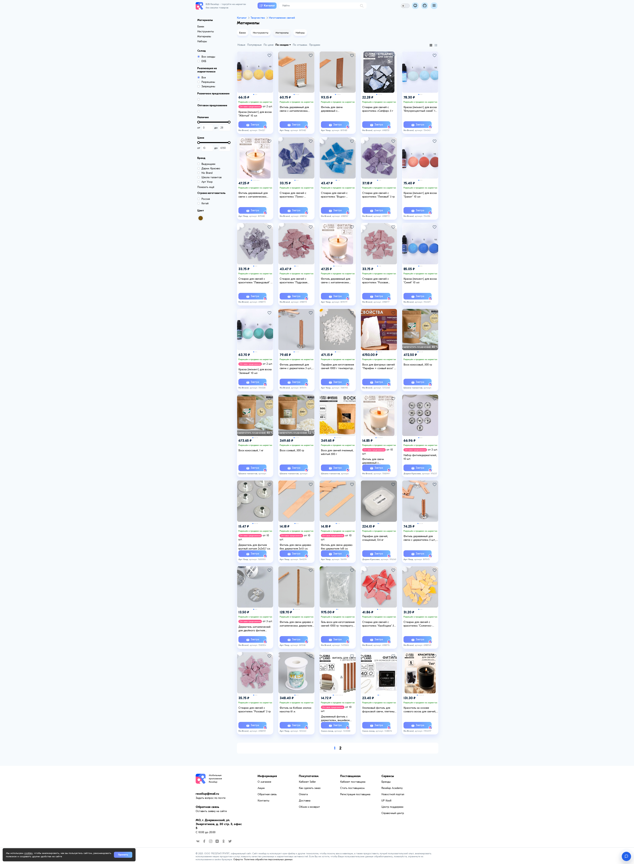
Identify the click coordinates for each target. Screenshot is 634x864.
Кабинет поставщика (352, 781)
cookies (28, 853)
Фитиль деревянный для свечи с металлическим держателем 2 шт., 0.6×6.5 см (254, 195)
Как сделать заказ (309, 788)
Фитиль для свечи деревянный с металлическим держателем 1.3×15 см (379, 461)
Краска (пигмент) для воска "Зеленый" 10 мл (255, 371)
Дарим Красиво (210, 168)
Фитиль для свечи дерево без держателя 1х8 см (336, 547)
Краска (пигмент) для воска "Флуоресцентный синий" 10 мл (420, 109)
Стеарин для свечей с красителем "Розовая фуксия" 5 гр (375, 280)
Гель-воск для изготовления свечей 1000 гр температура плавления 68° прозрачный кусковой (338, 624)
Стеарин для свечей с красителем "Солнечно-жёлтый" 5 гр (418, 624)
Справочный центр (392, 813)
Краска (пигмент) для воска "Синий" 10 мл (420, 280)
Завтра (254, 124)
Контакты (263, 800)
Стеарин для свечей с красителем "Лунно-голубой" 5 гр (293, 195)
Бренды (386, 781)
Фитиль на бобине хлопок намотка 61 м (295, 709)
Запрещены (208, 86)
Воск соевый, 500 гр (292, 450)
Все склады (208, 56)
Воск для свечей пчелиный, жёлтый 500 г (337, 452)
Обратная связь (207, 807)
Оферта (238, 859)
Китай (205, 203)
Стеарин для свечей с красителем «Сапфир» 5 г (377, 109)
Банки (200, 26)
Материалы (204, 36)
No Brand (206, 172)
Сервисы (387, 776)
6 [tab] (258, 180)
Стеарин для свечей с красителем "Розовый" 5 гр (254, 709)
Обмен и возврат (309, 806)
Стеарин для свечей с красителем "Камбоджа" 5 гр (378, 624)
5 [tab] (257, 180)
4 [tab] (298, 94)
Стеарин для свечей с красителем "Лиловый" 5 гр (378, 195)
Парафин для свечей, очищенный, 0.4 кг (375, 538)
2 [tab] (255, 94)
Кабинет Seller (307, 781)
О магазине (264, 781)
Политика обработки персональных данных (268, 859)
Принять (123, 854)
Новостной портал (392, 794)
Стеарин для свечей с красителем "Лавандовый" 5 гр (255, 280)
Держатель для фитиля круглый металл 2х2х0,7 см (254, 547)
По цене (269, 44)
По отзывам (300, 44)
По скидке (282, 44)
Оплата (303, 794)
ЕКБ (203, 61)
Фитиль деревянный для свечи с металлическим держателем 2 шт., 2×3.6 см (297, 109)
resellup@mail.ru (207, 794)
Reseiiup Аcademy (392, 788)
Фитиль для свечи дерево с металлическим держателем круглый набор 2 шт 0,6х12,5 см (297, 624)
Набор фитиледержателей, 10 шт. (420, 457)
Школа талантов (211, 177)
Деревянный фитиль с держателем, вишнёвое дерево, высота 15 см (335, 718)
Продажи (314, 44)
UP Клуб (386, 800)
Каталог (269, 5)
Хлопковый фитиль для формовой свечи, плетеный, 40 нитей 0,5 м (379, 709)
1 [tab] (253, 94)
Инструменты (205, 31)
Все (203, 77)
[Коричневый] (200, 218)
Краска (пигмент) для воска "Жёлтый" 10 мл (255, 114)
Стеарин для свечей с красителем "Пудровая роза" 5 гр (293, 280)
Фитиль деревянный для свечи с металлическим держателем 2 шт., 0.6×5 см (338, 280)
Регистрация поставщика (355, 794)
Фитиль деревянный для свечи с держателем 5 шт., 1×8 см (296, 366)
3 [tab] (256, 94)
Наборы (202, 41)
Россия (205, 199)
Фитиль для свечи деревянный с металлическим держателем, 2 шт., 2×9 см (337, 109)
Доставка (304, 800)
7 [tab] (342, 695)
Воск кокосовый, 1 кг (250, 450)
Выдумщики (208, 164)
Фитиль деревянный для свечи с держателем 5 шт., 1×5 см (420, 538)
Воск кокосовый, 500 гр (418, 364)
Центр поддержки (392, 806)
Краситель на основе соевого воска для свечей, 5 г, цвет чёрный (421, 709)
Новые (241, 44)
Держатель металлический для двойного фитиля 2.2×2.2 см (254, 628)
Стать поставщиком (352, 788)
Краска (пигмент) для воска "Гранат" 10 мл (420, 195)
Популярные (254, 44)
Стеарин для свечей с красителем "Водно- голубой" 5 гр (334, 195)
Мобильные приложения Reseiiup (215, 778)
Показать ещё (205, 187)
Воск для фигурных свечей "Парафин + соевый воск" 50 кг (379, 366)
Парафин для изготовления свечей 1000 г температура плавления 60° (337, 366)
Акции (261, 788)
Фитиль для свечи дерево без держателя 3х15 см (295, 547)
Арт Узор (207, 181)
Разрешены (208, 82)
